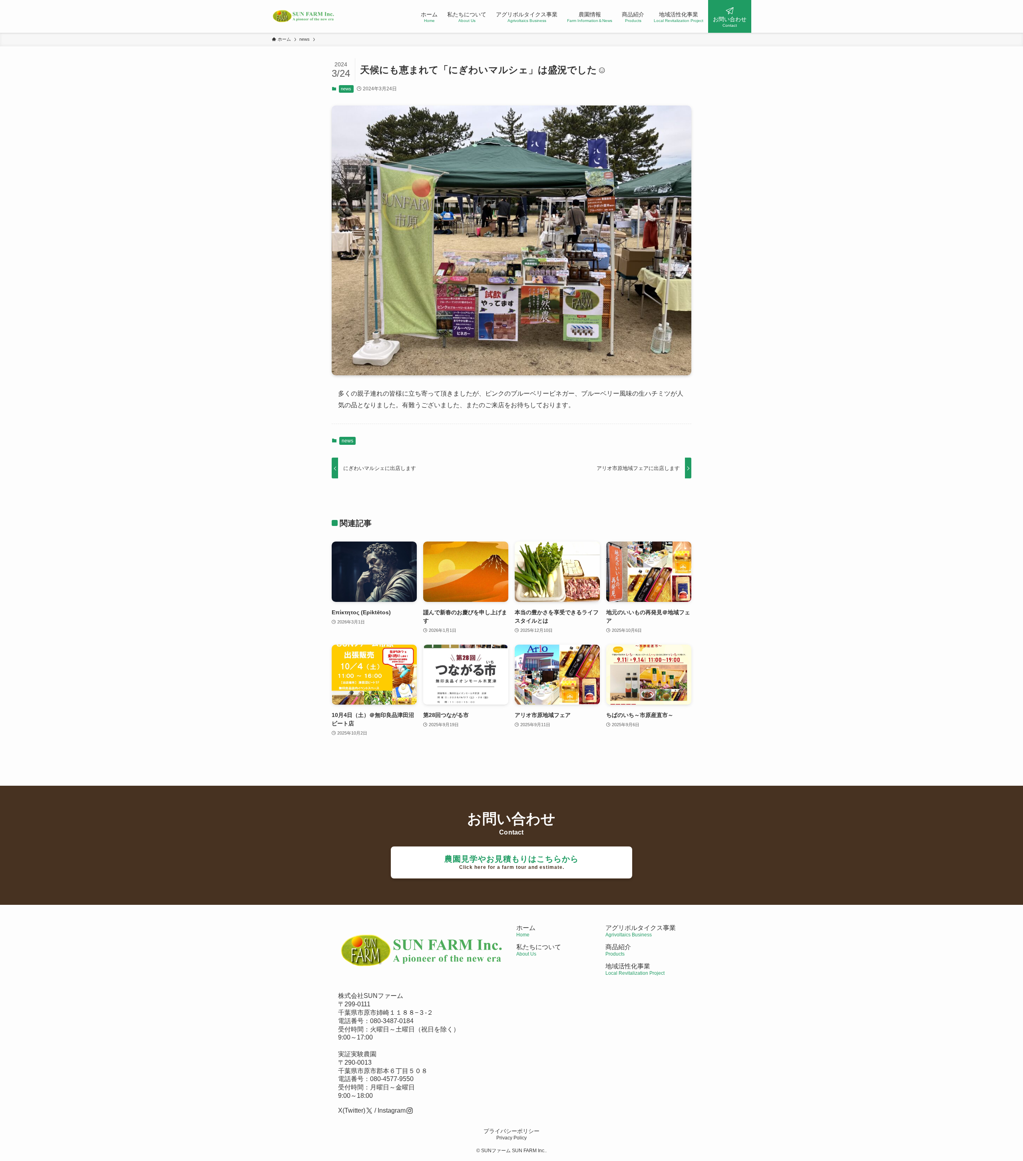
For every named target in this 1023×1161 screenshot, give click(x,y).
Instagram (392, 1110)
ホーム (525, 931)
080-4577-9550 (392, 1078)
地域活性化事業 (635, 969)
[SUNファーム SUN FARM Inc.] (304, 16)
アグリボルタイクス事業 (640, 927)
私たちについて (538, 950)
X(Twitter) (351, 1110)
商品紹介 (618, 950)
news (346, 88)
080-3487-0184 (392, 1021)
